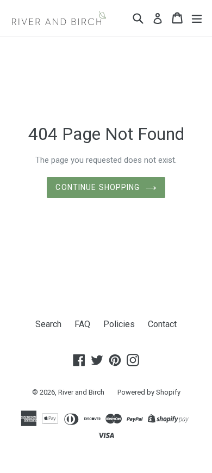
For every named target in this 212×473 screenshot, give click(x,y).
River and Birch (81, 392)
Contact (162, 324)
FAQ (82, 324)
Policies (119, 324)
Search (48, 324)
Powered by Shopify (148, 392)
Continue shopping (97, 187)
